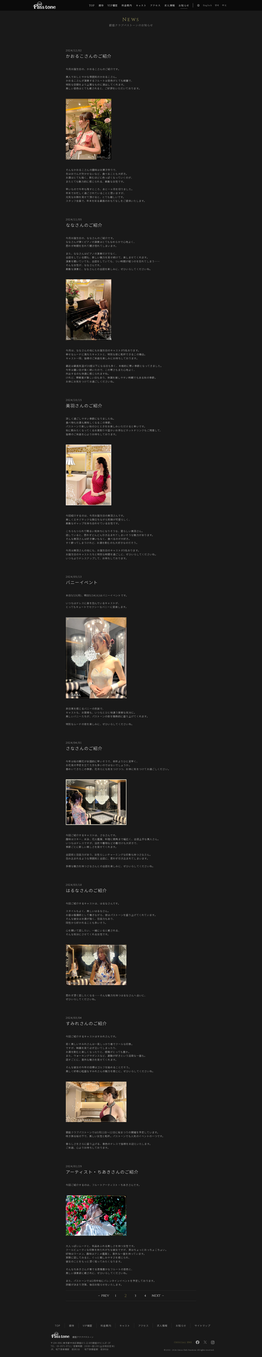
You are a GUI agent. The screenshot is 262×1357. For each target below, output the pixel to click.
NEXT (156, 1295)
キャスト (124, 1325)
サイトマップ (202, 1325)
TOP (57, 1325)
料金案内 (106, 1325)
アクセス (143, 1325)
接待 (71, 1325)
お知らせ (181, 1325)
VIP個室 (87, 1325)
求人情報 (162, 1325)
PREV (105, 1295)
